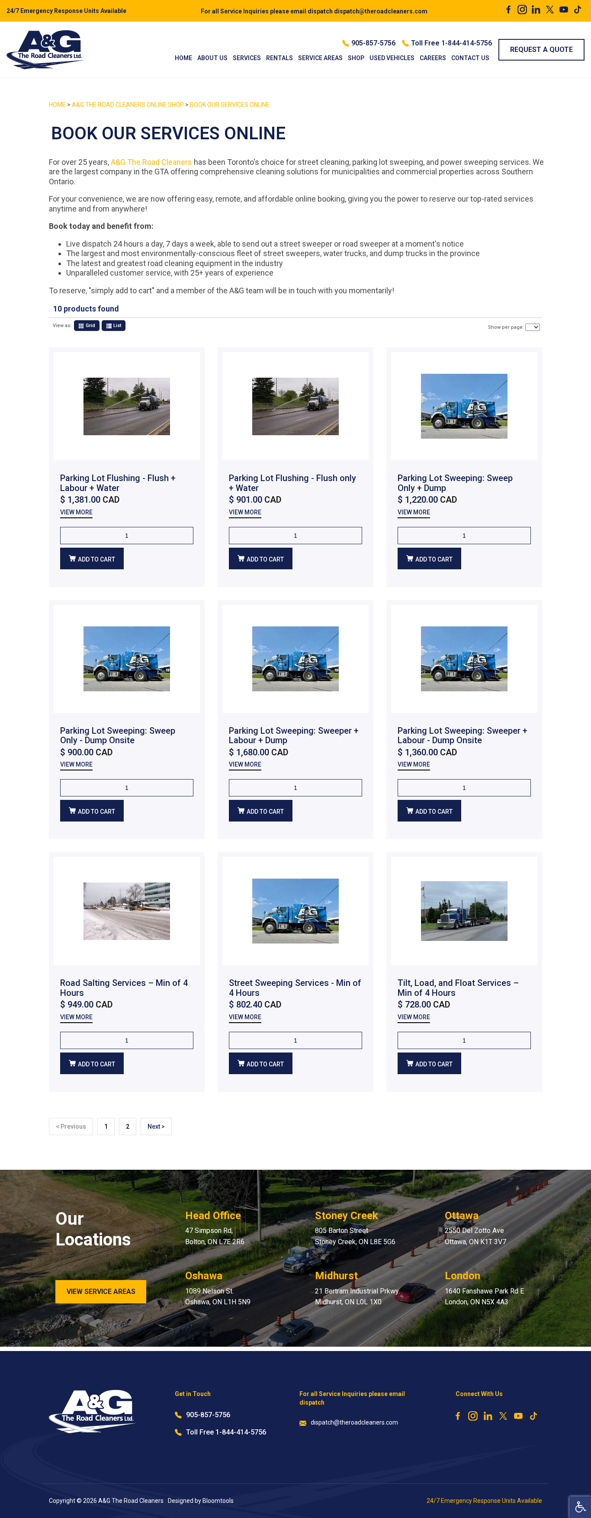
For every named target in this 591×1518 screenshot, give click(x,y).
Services (247, 58)
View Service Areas (101, 1291)
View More (76, 512)
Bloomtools (218, 1500)
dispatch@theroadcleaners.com (314, 11)
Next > (156, 1126)
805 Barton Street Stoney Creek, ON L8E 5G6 (355, 1236)
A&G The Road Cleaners (151, 162)
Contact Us (470, 58)
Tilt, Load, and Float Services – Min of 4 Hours (458, 988)
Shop (356, 58)
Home (183, 58)
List (116, 325)
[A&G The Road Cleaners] (45, 49)
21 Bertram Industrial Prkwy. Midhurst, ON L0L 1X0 (357, 1296)
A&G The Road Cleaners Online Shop (128, 104)
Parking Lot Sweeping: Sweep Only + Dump (455, 483)
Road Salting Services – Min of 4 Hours (124, 988)
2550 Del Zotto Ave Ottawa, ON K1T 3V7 (475, 1236)
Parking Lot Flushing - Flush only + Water (292, 483)
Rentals (279, 58)
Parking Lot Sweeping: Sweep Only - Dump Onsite (117, 735)
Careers (433, 58)
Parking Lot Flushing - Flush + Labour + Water (118, 483)
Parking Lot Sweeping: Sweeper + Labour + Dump (294, 735)
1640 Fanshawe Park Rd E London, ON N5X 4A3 (484, 1296)
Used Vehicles (391, 58)
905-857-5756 (373, 43)
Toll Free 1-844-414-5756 (451, 43)
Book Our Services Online (230, 104)
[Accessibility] (580, 1507)
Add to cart (96, 559)
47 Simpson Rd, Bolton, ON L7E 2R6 (214, 1236)
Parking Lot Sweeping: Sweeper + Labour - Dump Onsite (462, 735)
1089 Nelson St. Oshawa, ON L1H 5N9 (218, 1296)
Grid (89, 325)
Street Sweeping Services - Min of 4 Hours (295, 988)
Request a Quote (541, 49)
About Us (212, 58)
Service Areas (320, 58)
